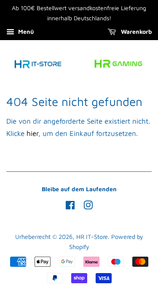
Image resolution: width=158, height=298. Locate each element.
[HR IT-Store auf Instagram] (88, 206)
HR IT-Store (92, 236)
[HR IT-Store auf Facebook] (70, 206)
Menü (25, 31)
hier (32, 133)
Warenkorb (135, 31)
